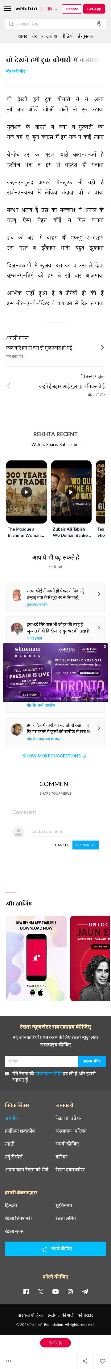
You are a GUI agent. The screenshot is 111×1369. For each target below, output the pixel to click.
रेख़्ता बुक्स (14, 1231)
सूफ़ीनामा (64, 1205)
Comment (85, 845)
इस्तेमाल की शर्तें (60, 1315)
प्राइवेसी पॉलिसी (30, 1315)
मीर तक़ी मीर (15, 72)
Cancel (62, 845)
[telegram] (85, 1291)
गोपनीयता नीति (48, 1073)
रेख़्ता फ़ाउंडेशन (69, 1117)
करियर (62, 1156)
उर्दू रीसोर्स (14, 1156)
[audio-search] (99, 23)
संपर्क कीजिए (67, 1143)
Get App (94, 8)
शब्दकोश (49, 36)
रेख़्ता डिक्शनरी (18, 1218)
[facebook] (26, 1291)
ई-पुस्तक (85, 36)
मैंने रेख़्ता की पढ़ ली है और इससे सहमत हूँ (54, 1076)
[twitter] (41, 1291)
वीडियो (67, 36)
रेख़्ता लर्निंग (66, 1218)
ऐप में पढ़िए (55, 1342)
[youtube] (55, 1291)
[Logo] (27, 9)
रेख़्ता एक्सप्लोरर (70, 1169)
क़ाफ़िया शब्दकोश (20, 1130)
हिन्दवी (11, 1205)
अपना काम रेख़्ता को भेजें (26, 1169)
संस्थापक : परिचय (71, 1130)
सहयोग (11, 1117)
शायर (22, 36)
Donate (72, 8)
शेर (34, 36)
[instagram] (70, 1291)
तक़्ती (9, 1143)
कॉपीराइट (85, 1315)
